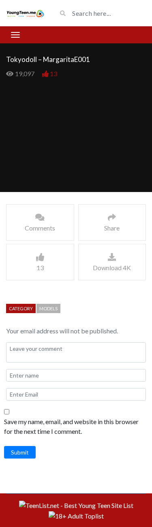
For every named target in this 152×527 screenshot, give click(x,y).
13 (53, 73)
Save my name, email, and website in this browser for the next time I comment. (71, 426)
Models (48, 308)
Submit (20, 452)
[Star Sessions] (25, 13)
